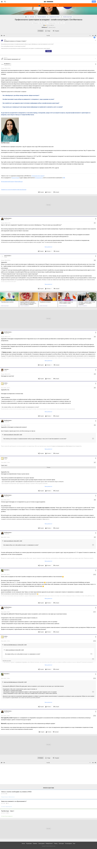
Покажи (48, 51)
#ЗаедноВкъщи (18, 181)
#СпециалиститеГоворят (7, 181)
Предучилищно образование (8, 797)
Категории (61, 843)
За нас (23, 843)
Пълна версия (68, 843)
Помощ (56, 843)
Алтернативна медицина (6, 816)
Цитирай (57, 192)
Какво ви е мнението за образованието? (13, 801)
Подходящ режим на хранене (7, 302)
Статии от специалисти (24, 305)
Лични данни (41, 843)
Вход (94, 1)
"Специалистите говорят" (38, 175)
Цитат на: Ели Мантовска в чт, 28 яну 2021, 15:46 (15, 644)
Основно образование (6, 806)
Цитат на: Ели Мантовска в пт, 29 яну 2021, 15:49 (15, 682)
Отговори (40, 30)
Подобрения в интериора (45, 302)
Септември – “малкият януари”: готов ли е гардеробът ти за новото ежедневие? (86, 303)
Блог (74, 843)
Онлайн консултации (5, 305)
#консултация (15, 177)
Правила (35, 843)
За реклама (29, 843)
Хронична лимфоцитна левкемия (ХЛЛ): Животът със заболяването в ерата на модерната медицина (28, 303)
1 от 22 (48, 35)
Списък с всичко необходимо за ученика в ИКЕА (16, 792)
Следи (48, 30)
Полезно (49, 192)
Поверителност (49, 843)
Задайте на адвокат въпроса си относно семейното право (66, 302)
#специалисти (38, 177)
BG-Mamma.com (52, 846)
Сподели (57, 30)
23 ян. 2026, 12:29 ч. (60, 23)
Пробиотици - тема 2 (7, 811)
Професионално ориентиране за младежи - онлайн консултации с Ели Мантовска (48, 20)
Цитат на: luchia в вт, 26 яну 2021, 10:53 (13, 434)
